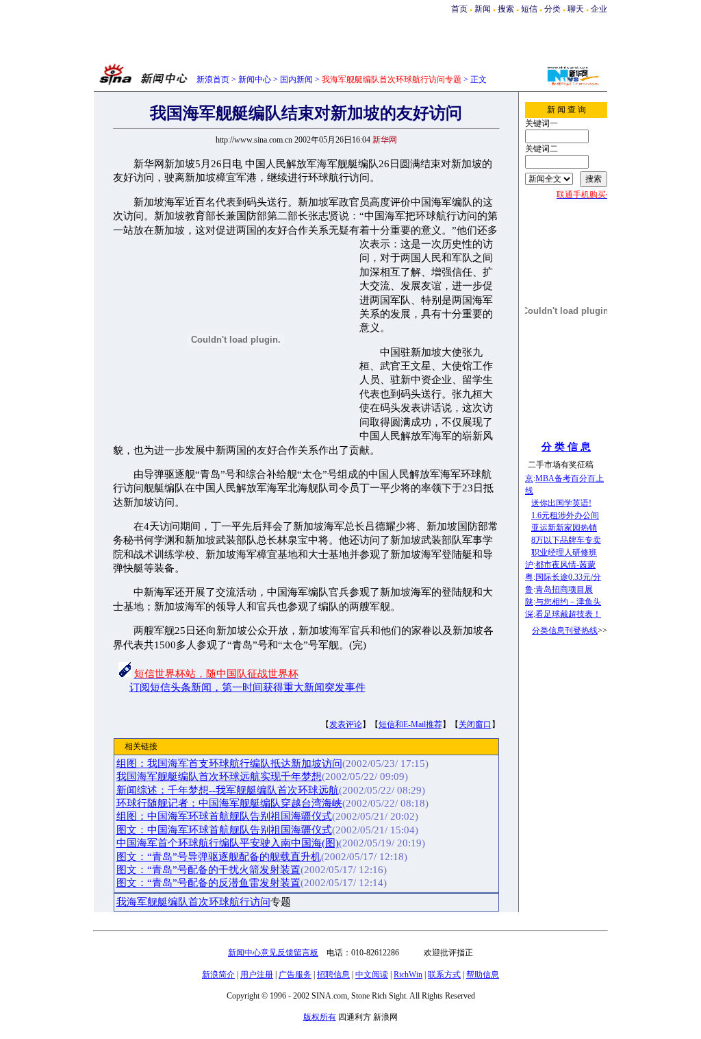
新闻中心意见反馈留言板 (273, 952)
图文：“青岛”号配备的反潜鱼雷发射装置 (208, 882)
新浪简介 (218, 974)
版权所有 (319, 1017)
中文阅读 (371, 974)
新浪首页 (212, 79)
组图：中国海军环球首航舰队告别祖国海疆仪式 (224, 816)
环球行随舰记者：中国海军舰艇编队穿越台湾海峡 (229, 803)
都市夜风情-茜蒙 (565, 565)
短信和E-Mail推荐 (410, 724)
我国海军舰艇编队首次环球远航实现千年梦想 (219, 776)
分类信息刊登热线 (565, 630)
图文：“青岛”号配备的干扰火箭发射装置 (208, 869)
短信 (529, 9)
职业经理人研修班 (564, 552)
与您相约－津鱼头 (568, 602)
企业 (599, 9)
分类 (552, 9)
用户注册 (256, 974)
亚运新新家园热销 (564, 528)
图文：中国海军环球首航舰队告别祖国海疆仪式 (224, 829)
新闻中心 (254, 79)
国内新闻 (296, 79)
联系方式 (444, 974)
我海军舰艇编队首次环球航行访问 (193, 901)
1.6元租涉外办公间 (565, 515)
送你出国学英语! (561, 503)
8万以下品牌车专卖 (566, 540)
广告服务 (295, 974)
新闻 (482, 9)
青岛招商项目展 (564, 589)
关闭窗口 (475, 724)
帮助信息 (482, 974)
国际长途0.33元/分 (568, 577)
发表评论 (345, 724)
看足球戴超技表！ (568, 614)
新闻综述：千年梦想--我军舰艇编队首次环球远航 (227, 790)
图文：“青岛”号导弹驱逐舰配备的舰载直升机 (218, 856)
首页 (459, 9)
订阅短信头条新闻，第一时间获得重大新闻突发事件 (247, 687)
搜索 (507, 9)
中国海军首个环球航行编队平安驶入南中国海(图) (227, 843)
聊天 (576, 9)
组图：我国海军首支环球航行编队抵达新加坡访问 (229, 763)
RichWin (408, 974)
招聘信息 (333, 974)
